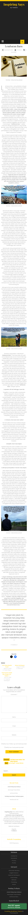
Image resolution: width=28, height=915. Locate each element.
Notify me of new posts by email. (15, 747)
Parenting (14, 882)
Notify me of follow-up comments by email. (15, 744)
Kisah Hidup (14, 877)
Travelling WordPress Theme (13, 911)
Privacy (14, 860)
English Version (14, 873)
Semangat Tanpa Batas (14, 790)
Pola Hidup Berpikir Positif (7, 666)
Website (14, 735)
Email (14, 726)
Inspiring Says (14, 4)
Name (14, 717)
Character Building (14, 870)
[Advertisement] (14, 23)
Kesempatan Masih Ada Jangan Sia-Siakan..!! (7, 674)
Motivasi (14, 880)
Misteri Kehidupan (20, 665)
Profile (14, 863)
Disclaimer (14, 858)
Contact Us (14, 856)
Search (14, 775)
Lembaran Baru (14, 793)
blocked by (16, 906)
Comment (14, 694)
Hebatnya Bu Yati (14, 799)
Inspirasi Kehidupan (14, 875)
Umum (14, 884)
